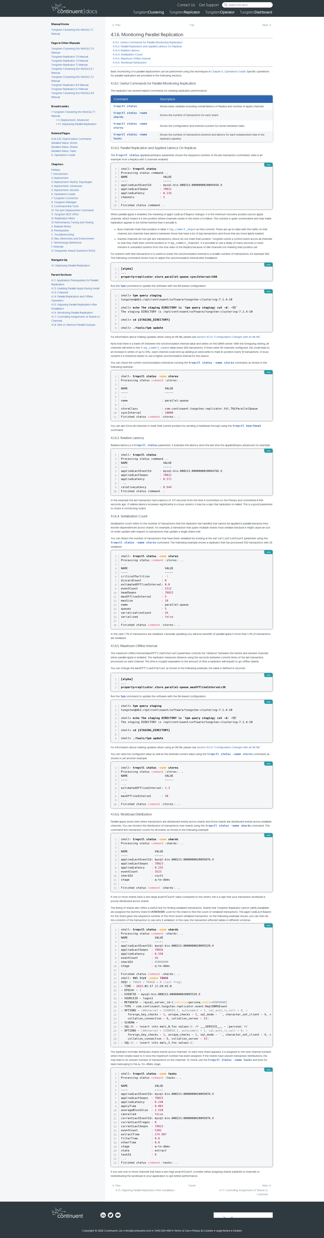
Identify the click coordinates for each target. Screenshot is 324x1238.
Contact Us (186, 5)
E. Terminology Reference (66, 242)
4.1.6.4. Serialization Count (128, 54)
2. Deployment (60, 178)
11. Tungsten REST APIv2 (65, 214)
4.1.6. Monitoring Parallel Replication (72, 312)
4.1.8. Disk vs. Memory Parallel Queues (73, 324)
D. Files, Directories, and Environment (72, 238)
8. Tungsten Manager (63, 202)
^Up (191, 25)
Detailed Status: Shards (64, 147)
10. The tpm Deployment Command (72, 210)
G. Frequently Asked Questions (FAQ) (73, 250)
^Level (191, 1185)
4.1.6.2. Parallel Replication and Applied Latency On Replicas (147, 46)
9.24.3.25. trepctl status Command (71, 138)
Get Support (209, 5)
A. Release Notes (61, 226)
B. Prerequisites (60, 230)
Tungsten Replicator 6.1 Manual (69, 89)
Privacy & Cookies (202, 1230)
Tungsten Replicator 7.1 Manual (69, 64)
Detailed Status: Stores (64, 142)
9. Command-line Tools (65, 206)
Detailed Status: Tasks (63, 151)
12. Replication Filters (63, 218)
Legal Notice (223, 1230)
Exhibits (237, 1230)
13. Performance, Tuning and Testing (72, 222)
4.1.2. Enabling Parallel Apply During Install (75, 288)
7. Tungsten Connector (64, 198)
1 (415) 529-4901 (163, 1230)
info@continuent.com (138, 1230)
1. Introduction (59, 173)
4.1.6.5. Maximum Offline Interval (131, 58)
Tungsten (148, 12)
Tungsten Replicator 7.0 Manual (69, 56)
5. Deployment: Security (65, 190)
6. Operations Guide (63, 155)
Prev (117, 25)
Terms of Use (182, 1230)
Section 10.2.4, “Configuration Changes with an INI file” (228, 337)
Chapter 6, (228, 71)
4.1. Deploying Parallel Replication (77, 124)
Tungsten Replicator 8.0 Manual (69, 85)
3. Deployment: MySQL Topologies (71, 182)
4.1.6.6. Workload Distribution (129, 62)
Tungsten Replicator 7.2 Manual (69, 60)
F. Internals (57, 246)
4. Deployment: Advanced (73, 120)
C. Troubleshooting (62, 234)
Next (265, 25)
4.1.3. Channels (59, 292)
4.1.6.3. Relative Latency (126, 50)
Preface (55, 169)
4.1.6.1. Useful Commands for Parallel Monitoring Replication (147, 42)
